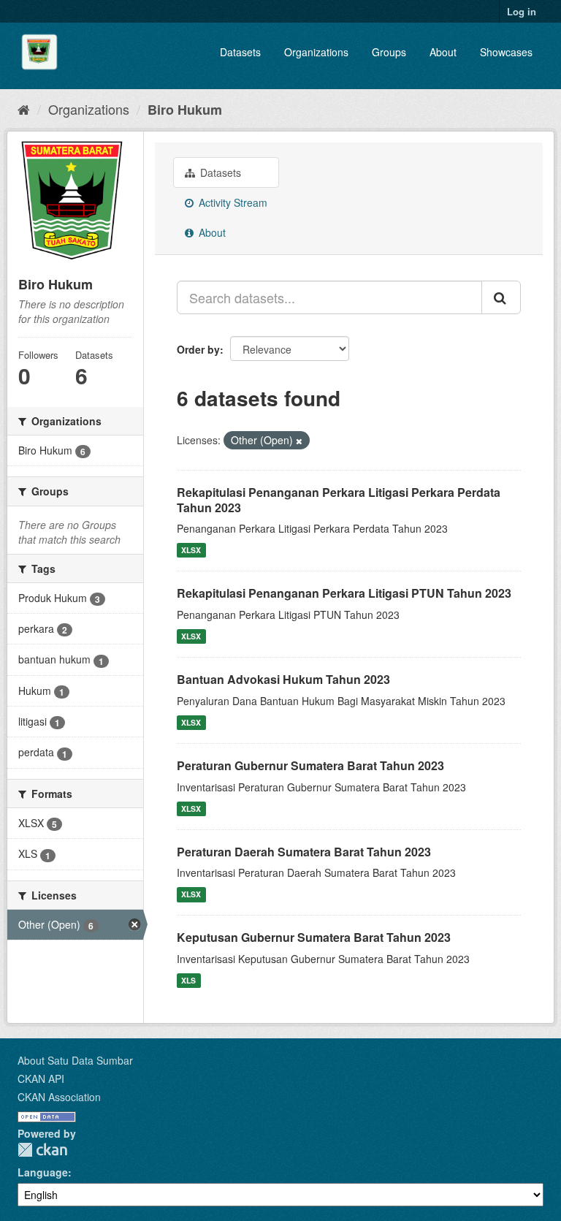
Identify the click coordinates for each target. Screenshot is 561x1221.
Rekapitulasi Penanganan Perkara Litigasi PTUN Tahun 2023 (344, 593)
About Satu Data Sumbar (75, 1060)
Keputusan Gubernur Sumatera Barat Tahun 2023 (314, 937)
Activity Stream (231, 202)
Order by (198, 349)
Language (43, 1172)
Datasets (240, 52)
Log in (521, 11)
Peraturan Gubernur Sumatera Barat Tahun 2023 (310, 765)
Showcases (506, 52)
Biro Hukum (185, 109)
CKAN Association (59, 1096)
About (443, 52)
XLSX (191, 549)
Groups (389, 52)
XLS (188, 980)
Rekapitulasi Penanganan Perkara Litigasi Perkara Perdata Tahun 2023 (338, 500)
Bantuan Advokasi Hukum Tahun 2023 (283, 679)
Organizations (316, 52)
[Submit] (501, 297)
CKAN (42, 1149)
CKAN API (41, 1078)
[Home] (24, 108)
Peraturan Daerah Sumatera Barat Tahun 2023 (304, 851)
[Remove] (299, 440)
